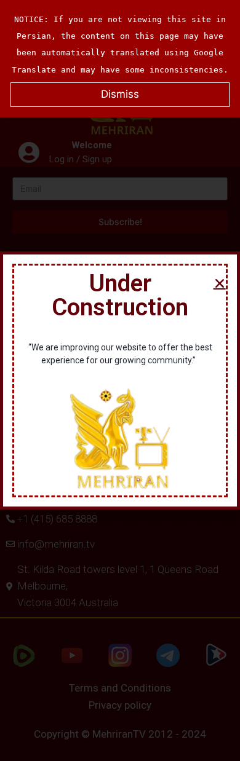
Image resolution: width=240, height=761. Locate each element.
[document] (120, 380)
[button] (220, 283)
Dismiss (120, 94)
